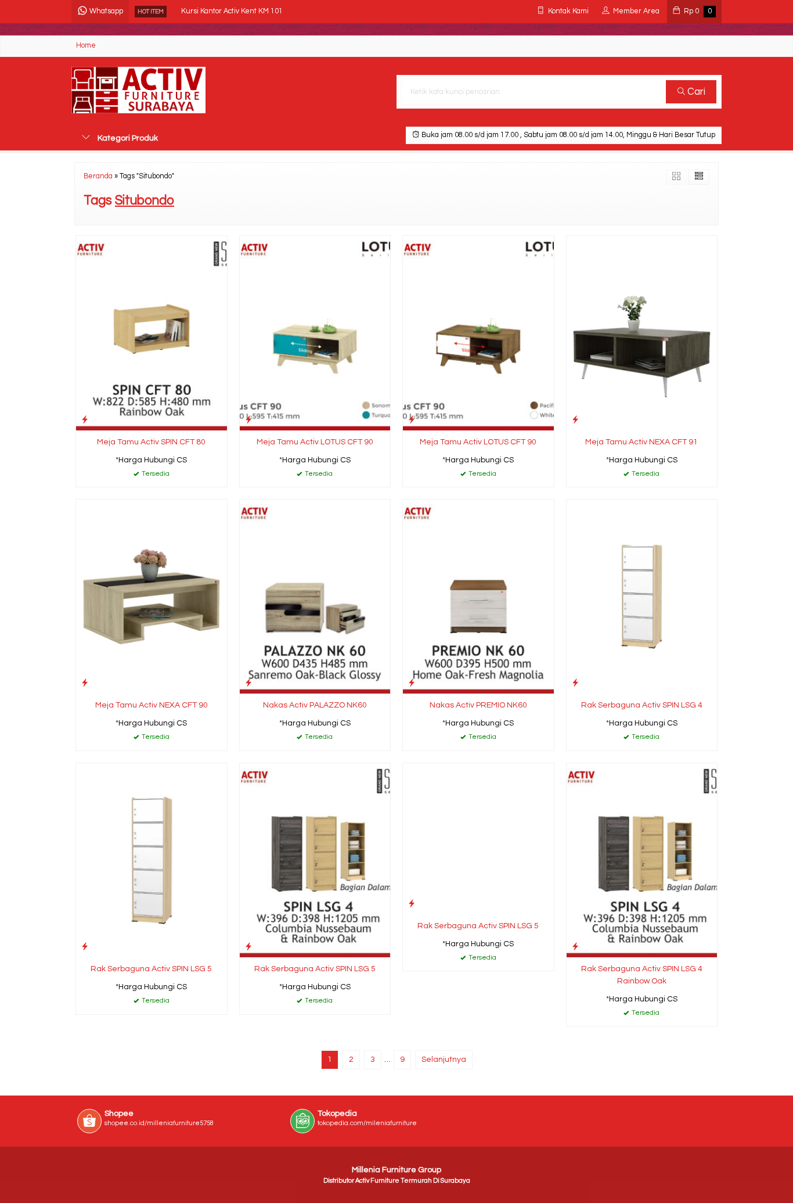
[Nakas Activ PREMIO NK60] (478, 596)
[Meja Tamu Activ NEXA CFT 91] (642, 333)
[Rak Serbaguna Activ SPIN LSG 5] (151, 860)
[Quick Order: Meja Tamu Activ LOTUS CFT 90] (248, 419)
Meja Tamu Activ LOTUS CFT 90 (315, 442)
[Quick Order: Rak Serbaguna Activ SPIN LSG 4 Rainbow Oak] (575, 946)
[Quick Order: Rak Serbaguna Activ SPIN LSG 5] (85, 946)
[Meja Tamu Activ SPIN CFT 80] (151, 333)
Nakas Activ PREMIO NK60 (478, 705)
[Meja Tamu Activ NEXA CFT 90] (151, 596)
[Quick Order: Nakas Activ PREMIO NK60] (411, 682)
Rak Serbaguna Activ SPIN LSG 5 (151, 969)
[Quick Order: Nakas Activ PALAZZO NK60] (248, 682)
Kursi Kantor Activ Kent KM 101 (232, 11)
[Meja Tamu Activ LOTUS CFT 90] (315, 333)
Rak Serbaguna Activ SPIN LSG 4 (641, 705)
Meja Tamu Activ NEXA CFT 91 (641, 442)
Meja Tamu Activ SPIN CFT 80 (151, 442)
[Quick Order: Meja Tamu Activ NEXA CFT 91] (575, 419)
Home (86, 45)
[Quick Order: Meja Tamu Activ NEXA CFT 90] (85, 682)
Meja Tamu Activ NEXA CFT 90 (151, 705)
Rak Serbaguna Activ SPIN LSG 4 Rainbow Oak (641, 975)
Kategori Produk (127, 138)
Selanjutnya (443, 1059)
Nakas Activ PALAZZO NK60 (315, 705)
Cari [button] (695, 92)
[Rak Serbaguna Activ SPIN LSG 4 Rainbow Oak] (642, 860)
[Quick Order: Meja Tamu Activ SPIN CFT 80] (85, 419)
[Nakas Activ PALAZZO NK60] (315, 596)
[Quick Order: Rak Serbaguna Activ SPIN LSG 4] (575, 682)
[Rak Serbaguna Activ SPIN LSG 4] (642, 596)
